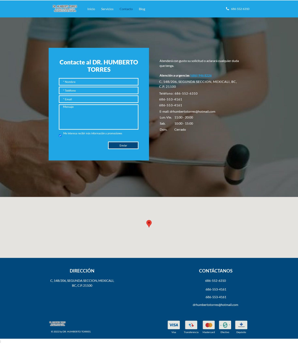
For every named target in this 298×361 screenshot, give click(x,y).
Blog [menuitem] (142, 9)
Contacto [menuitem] (126, 9)
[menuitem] (174, 328)
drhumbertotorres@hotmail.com (192, 111)
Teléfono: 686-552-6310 (178, 93)
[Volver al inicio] (65, 8)
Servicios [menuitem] (107, 9)
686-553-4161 (170, 99)
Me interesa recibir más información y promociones (92, 133)
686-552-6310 (215, 280)
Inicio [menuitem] (91, 9)
